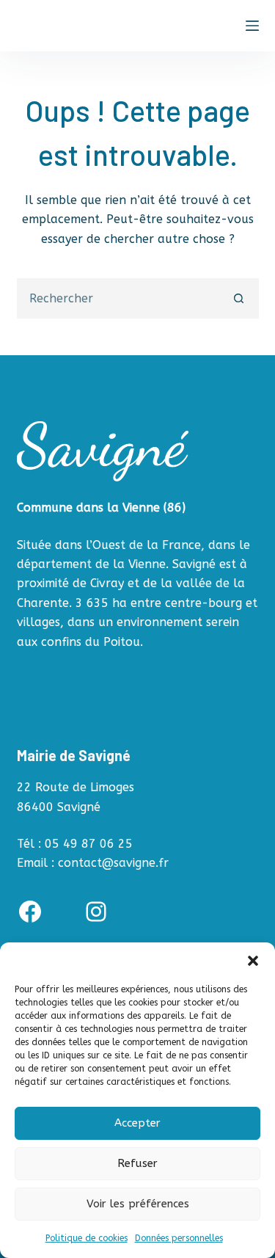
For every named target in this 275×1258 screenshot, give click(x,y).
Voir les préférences (138, 1203)
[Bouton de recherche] (238, 298)
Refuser (137, 1163)
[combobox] (119, 298)
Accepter (137, 1123)
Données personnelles (179, 1238)
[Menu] (252, 25)
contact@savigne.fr (113, 863)
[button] (253, 960)
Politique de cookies (86, 1238)
